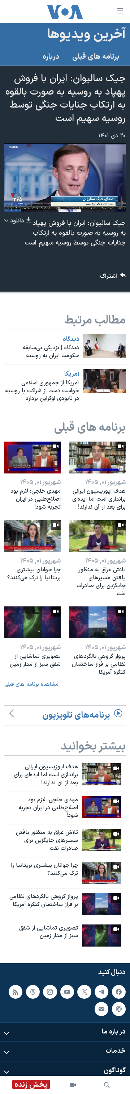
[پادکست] (119, 1009)
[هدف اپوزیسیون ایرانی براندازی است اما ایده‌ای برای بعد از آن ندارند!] (97, 457)
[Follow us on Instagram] (50, 992)
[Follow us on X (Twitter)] (84, 992)
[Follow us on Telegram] (101, 992)
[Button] (113, 278)
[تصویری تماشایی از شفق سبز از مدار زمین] (32, 622)
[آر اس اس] (15, 992)
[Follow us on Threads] (33, 992)
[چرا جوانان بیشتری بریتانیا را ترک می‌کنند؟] (32, 536)
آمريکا (71, 374)
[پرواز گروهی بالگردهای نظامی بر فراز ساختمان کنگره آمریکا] (97, 622)
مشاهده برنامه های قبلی (31, 684)
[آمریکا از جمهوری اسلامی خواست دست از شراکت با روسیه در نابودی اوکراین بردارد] (104, 381)
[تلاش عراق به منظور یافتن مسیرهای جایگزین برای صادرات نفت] (97, 536)
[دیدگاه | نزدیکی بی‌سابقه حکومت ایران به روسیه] (104, 346)
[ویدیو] (73, 1085)
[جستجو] (107, 1085)
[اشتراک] (101, 1009)
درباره (51, 56)
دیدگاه (71, 339)
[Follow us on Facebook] (119, 992)
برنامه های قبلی (95, 56)
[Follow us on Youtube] (67, 992)
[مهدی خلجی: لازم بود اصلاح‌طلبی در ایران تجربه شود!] (32, 457)
